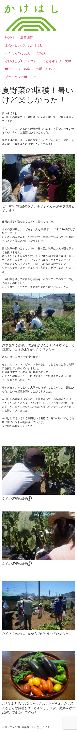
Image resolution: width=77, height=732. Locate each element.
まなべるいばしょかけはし (24, 45)
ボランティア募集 (17, 69)
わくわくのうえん (17, 53)
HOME (9, 37)
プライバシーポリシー (21, 77)
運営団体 (26, 37)
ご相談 (41, 53)
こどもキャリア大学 (56, 61)
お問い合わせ (45, 69)
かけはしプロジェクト (21, 61)
